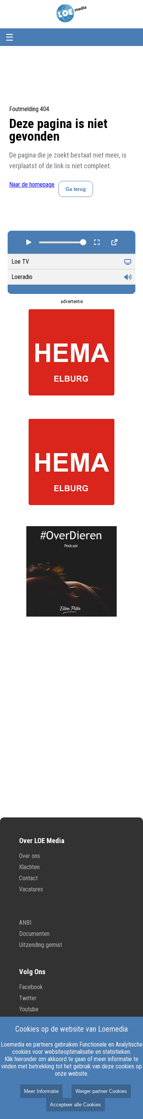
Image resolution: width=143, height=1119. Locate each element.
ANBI (25, 922)
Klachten (29, 867)
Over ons (29, 856)
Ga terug (76, 189)
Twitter (28, 998)
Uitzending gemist (40, 944)
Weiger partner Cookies (101, 1091)
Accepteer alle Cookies (75, 1105)
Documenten (34, 933)
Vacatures (31, 889)
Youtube (29, 1009)
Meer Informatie (41, 1091)
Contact (28, 878)
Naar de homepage (32, 184)
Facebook (31, 987)
